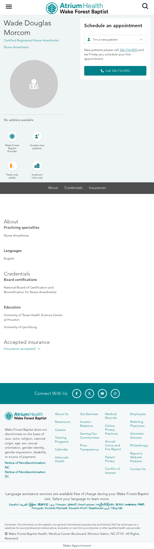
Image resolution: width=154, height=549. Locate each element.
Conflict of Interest (112, 470)
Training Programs (62, 439)
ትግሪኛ (83, 508)
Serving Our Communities (89, 435)
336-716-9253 (129, 50)
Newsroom (63, 422)
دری (52, 504)
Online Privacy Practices (111, 429)
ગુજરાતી (72, 504)
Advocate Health (62, 459)
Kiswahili (74, 508)
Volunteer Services (137, 435)
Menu (9, 4)
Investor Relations (86, 423)
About (53, 188)
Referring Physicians (137, 423)
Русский (62, 508)
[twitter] (89, 393)
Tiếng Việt (116, 508)
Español (13, 504)
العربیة (23, 504)
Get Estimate (89, 414)
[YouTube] (102, 393)
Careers (60, 430)
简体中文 (43, 504)
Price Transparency (89, 447)
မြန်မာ (32, 504)
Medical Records (111, 416)
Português (37, 508)
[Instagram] (115, 393)
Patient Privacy (110, 459)
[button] (77, 545)
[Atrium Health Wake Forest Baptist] (27, 416)
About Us (61, 414)
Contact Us (138, 469)
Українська (96, 508)
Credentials (73, 188)
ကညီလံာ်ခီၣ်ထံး (105, 504)
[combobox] (115, 39)
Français (61, 504)
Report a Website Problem (136, 457)
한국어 (120, 504)
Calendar (61, 449)
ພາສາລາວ (130, 504)
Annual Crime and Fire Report (113, 445)
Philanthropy (139, 445)
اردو (107, 508)
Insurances (97, 188)
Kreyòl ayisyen (86, 504)
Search (143, 2)
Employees (138, 414)
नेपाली (141, 504)
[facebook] (76, 393)
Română (50, 508)
